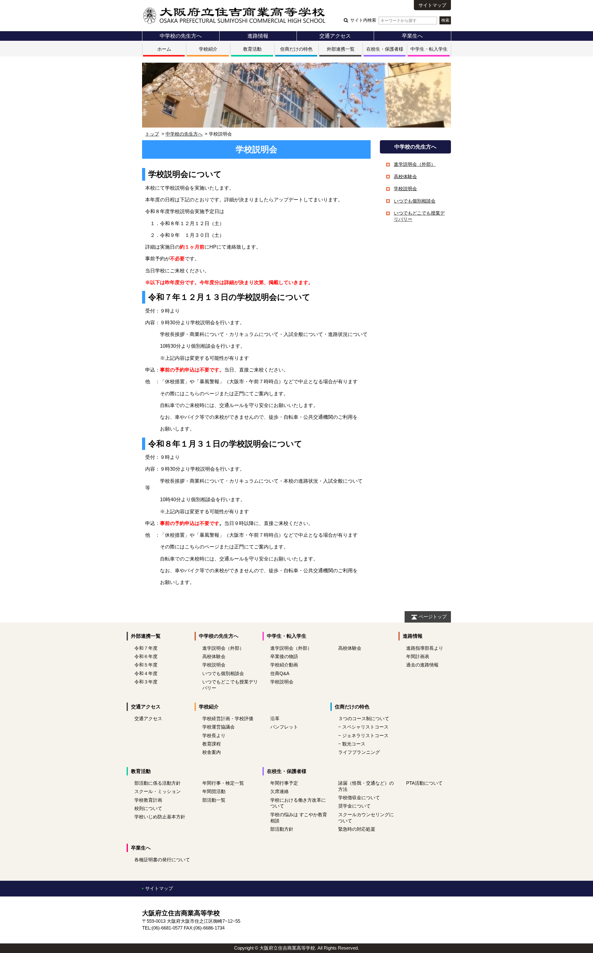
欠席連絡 (279, 791)
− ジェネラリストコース (363, 735)
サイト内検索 (363, 20)
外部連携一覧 (341, 49)
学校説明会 (405, 188)
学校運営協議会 (218, 726)
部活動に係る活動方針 (157, 783)
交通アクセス (335, 36)
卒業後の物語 (284, 656)
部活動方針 (281, 829)
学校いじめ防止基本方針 (159, 816)
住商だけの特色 (296, 49)
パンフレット (284, 726)
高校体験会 (405, 176)
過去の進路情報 (422, 664)
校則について (148, 808)
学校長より (213, 735)
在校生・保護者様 (384, 49)
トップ (152, 133)
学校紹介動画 (284, 664)
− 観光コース (351, 743)
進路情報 (257, 36)
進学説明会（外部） (414, 164)
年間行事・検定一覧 (223, 783)
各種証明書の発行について (162, 859)
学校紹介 (208, 49)
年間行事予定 (284, 783)
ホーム (164, 49)
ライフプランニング (359, 752)
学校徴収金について (359, 797)
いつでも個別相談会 (414, 201)
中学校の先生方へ (181, 36)
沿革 (275, 718)
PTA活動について (424, 783)
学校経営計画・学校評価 (227, 718)
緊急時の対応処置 (356, 829)
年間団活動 (213, 791)
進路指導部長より (424, 648)
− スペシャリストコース (363, 726)
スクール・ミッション (157, 791)
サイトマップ (432, 5)
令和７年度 (146, 648)
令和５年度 (146, 664)
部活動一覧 (213, 800)
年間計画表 (417, 656)
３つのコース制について (363, 718)
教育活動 (252, 49)
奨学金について (354, 805)
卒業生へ (412, 36)
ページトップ (433, 616)
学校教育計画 (148, 800)
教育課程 (211, 743)
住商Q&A (279, 673)
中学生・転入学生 (429, 49)
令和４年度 (146, 673)
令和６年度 (146, 656)
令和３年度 (146, 681)
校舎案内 (211, 752)
